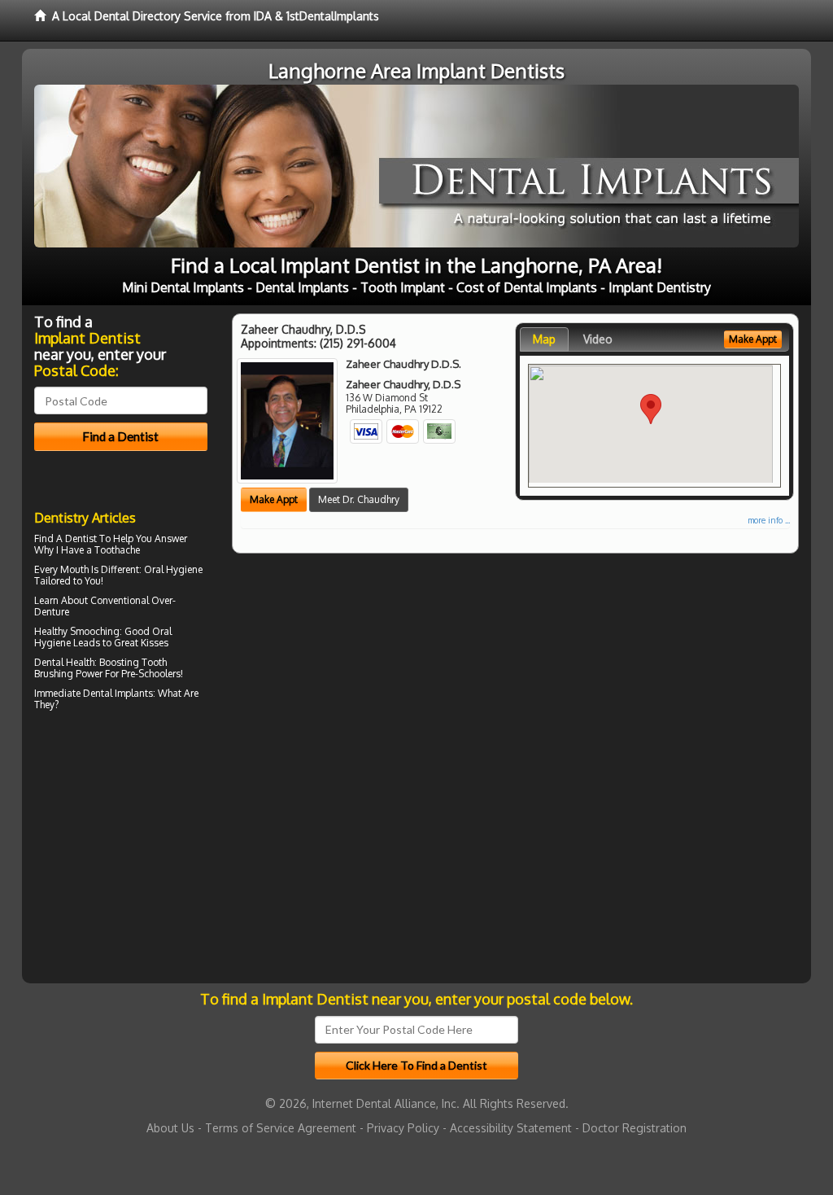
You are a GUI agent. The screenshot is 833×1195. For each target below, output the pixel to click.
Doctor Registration (634, 1128)
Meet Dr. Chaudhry (358, 499)
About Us (170, 1128)
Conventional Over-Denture (105, 606)
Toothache (117, 550)
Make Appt (274, 499)
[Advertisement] (117, 857)
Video (598, 339)
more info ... (769, 520)
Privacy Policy (403, 1128)
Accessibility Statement (511, 1128)
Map (544, 339)
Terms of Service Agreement (280, 1128)
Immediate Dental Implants (93, 693)
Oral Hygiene (173, 569)
